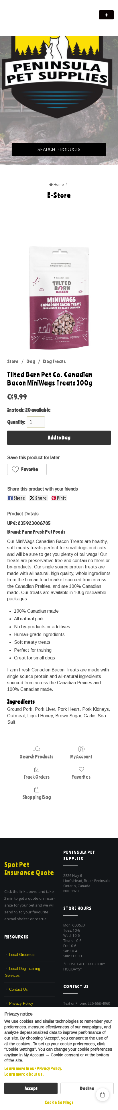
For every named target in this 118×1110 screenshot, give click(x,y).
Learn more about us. (24, 1074)
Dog (30, 361)
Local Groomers (22, 954)
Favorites (81, 777)
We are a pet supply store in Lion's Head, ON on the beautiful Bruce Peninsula (46, 22)
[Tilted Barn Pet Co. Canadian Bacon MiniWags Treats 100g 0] (59, 298)
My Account (81, 756)
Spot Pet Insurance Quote (29, 869)
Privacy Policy (21, 1003)
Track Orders (36, 777)
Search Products (59, 149)
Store (13, 361)
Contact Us (18, 989)
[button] (27, 469)
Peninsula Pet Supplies (31, 12)
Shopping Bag (36, 797)
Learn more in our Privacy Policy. (33, 1068)
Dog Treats (54, 361)
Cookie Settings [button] (59, 1102)
